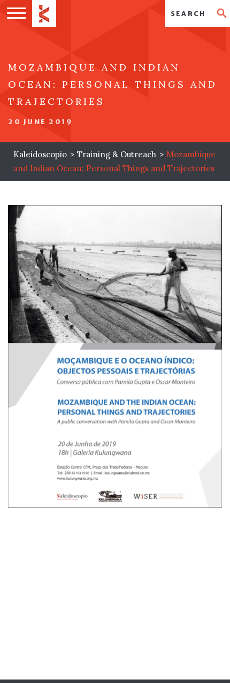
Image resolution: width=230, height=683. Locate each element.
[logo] (44, 13)
